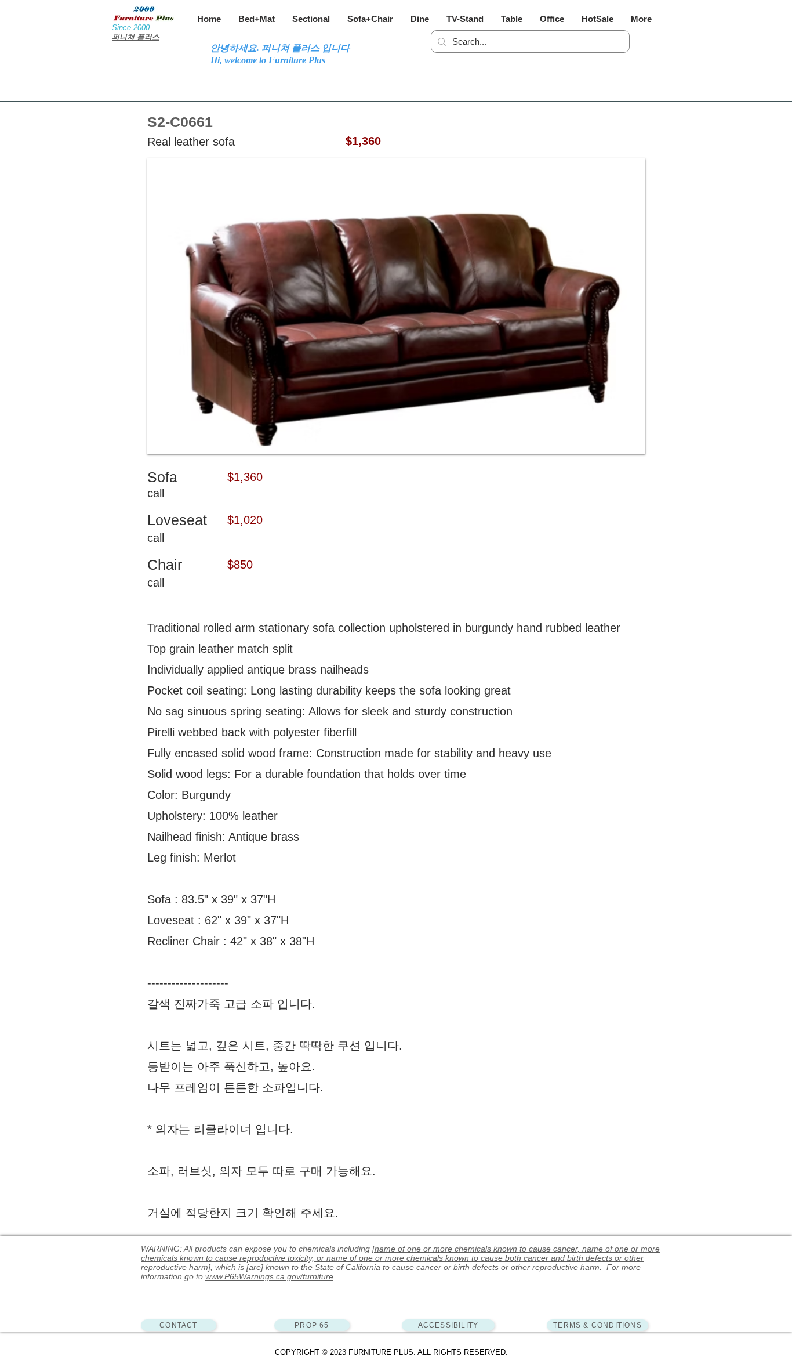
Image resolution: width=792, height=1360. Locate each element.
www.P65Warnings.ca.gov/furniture (269, 1276)
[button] (257, 19)
